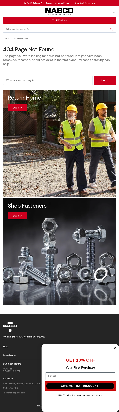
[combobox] (59, 29)
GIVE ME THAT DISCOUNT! (80, 386)
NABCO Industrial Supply (27, 336)
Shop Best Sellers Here (85, 3)
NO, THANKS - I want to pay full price (80, 395)
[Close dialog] (115, 348)
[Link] (59, 143)
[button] (4, 11)
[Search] (112, 29)
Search (104, 80)
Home (6, 39)
